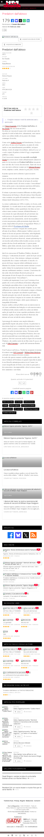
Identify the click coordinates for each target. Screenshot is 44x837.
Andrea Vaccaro (16, 142)
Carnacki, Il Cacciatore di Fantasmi (15, 596)
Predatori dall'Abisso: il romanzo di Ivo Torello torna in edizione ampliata (21, 579)
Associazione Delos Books (20, 811)
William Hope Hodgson (33, 352)
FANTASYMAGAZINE (26, 690)
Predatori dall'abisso (9, 412)
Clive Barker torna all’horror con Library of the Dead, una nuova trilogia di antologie (27, 756)
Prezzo (4, 96)
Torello (4, 160)
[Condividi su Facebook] (12, 20)
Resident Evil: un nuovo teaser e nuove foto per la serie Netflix (22, 788)
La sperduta (7, 622)
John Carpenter (13, 343)
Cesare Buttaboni (18, 24)
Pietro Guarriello (10, 126)
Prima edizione (6, 52)
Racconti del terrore (30, 611)
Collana (4, 78)
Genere (4, 61)
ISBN (3, 87)
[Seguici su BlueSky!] (18, 535)
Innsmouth (32, 8)
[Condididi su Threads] (20, 20)
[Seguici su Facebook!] (10, 535)
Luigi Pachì (25, 8)
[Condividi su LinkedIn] (28, 20)
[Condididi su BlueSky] (16, 20)
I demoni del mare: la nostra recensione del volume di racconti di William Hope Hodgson (21, 502)
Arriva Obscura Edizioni (22, 743)
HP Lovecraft (18, 409)
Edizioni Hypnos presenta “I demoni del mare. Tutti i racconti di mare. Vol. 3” (20, 567)
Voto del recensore (8, 66)
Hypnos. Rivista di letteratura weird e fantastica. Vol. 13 (22, 554)
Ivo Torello (6, 128)
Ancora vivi (25, 622)
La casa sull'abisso (11, 470)
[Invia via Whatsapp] (24, 20)
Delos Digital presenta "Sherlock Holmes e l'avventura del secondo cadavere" (26, 722)
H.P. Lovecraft (18, 352)
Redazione (29, 801)
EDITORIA (8, 432)
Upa (4, 634)
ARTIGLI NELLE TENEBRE (12, 611)
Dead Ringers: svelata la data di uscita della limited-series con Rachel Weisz (19, 777)
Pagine (4, 92)
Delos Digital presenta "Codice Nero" (27, 709)
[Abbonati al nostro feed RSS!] (33, 535)
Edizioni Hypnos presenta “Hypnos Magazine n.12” (20, 588)
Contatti (37, 801)
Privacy (16, 801)
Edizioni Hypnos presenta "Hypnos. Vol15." (20, 438)
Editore (4, 74)
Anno (4, 83)
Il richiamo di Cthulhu (21, 226)
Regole (22, 801)
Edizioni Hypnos (34, 167)
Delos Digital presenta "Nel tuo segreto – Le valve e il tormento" (26, 732)
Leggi (19, 712)
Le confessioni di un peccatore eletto (16, 675)
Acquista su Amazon (13, 44)
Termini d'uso (9, 801)
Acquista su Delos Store (31, 39)
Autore (4, 56)
